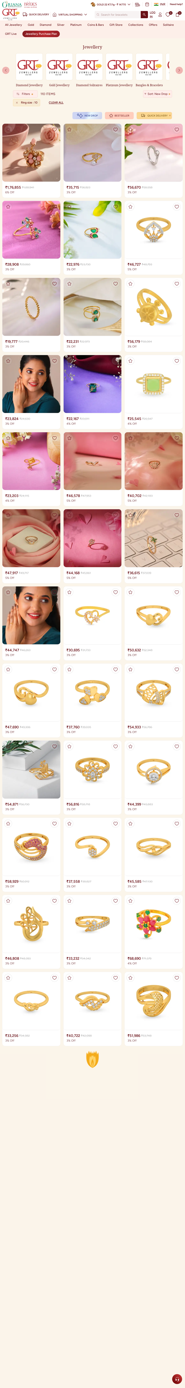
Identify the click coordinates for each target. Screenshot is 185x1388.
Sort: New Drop (157, 94)
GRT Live (11, 34)
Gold (31, 25)
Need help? (176, 4)
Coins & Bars (95, 25)
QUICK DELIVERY (157, 115)
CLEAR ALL (56, 102)
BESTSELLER (122, 115)
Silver (60, 25)
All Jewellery (13, 25)
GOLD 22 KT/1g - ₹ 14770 (111, 4)
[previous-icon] (179, 70)
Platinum (76, 25)
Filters (26, 94)
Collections (135, 25)
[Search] (144, 14)
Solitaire (168, 25)
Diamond (45, 25)
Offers (153, 25)
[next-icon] (5, 70)
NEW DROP (91, 115)
